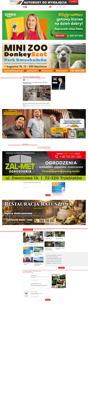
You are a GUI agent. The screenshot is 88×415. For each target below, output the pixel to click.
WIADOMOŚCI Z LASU (43, 14)
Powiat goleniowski (43, 12)
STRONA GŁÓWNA (28, 7)
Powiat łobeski (42, 10)
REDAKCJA (55, 10)
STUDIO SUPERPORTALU (43, 17)
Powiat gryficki (42, 7)
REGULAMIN (56, 12)
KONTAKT (55, 7)
